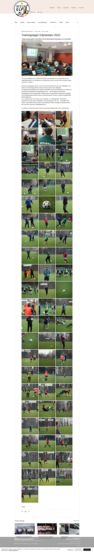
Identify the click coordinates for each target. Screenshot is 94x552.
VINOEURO (53, 22)
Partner (61, 22)
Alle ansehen (76, 520)
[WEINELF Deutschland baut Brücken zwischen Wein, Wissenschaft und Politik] (25, 528)
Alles (16, 22)
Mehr (67, 22)
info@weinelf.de (76, 541)
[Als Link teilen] (29, 511)
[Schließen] (92, 549)
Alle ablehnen (78, 549)
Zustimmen (87, 549)
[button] (77, 22)
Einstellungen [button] (70, 549)
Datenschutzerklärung (13, 550)
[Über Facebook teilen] (22, 511)
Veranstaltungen (42, 22)
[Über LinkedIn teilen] (25, 511)
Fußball (22, 22)
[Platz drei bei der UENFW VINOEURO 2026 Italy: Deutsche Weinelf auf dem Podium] (47, 528)
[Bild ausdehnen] (30, 119)
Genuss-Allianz (31, 22)
